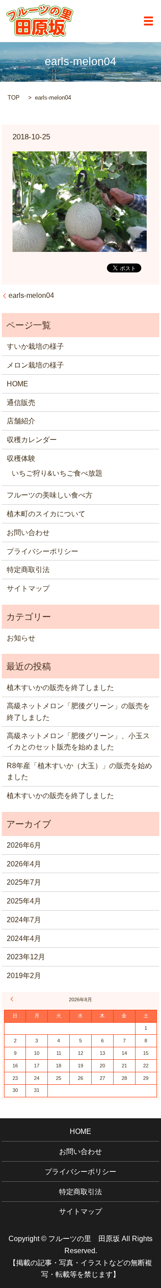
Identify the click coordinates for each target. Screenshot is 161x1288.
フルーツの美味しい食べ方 (50, 495)
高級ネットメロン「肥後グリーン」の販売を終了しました (78, 711)
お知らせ (21, 638)
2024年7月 (24, 920)
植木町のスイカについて (46, 514)
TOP (14, 97)
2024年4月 (24, 938)
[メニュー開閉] (148, 21)
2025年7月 (24, 882)
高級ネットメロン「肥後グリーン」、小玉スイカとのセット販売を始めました (78, 741)
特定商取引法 (28, 569)
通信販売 (21, 402)
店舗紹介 (21, 421)
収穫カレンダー (32, 439)
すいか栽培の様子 (35, 346)
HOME (17, 384)
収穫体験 (21, 458)
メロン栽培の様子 (35, 365)
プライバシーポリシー (42, 551)
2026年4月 (24, 864)
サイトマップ (28, 588)
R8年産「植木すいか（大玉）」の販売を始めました (79, 771)
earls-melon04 (31, 295)
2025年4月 (24, 901)
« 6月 (13, 999)
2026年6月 (24, 845)
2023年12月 (26, 957)
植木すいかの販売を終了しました (60, 687)
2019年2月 (24, 975)
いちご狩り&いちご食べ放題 (57, 473)
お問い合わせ (28, 532)
